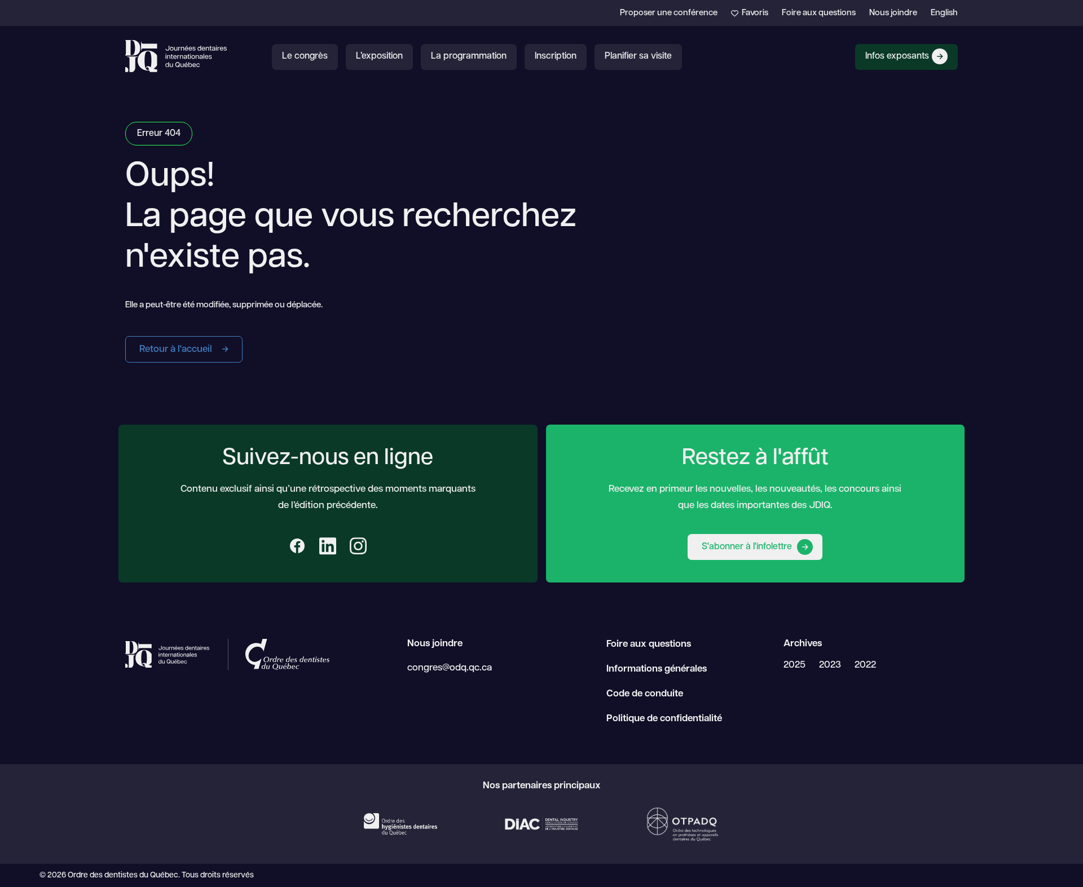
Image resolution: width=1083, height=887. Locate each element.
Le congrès (305, 56)
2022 (865, 665)
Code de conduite (644, 694)
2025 (794, 665)
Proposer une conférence (668, 13)
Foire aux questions (819, 13)
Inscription (555, 56)
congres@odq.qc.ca (449, 668)
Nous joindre (893, 13)
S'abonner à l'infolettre (748, 546)
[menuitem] (944, 13)
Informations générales (656, 669)
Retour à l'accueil (176, 349)
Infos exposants (897, 56)
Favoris (754, 13)
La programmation (469, 56)
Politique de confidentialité (664, 718)
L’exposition (379, 56)
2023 (830, 665)
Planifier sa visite (638, 56)
